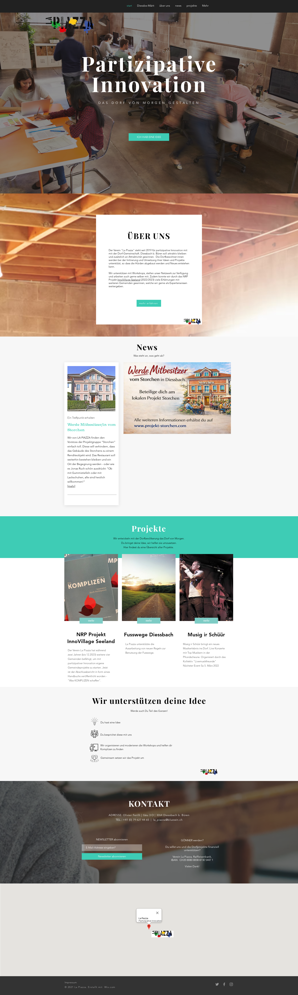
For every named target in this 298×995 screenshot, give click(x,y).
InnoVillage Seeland (128, 279)
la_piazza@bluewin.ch (167, 819)
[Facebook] (224, 984)
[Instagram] (231, 984)
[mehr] (71, 486)
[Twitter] (217, 984)
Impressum (71, 982)
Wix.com (109, 987)
